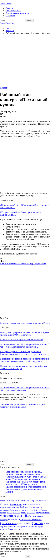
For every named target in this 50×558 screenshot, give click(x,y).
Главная (9, 8)
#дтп (12, 510)
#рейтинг (27, 523)
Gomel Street (6, 3)
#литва (23, 513)
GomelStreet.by (7, 23)
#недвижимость (43, 513)
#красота (16, 513)
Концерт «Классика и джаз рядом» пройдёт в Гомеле (25, 323)
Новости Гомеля (13, 10)
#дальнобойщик (20, 507)
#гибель (27, 504)
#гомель (36, 504)
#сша (14, 526)
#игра (37, 510)
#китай (3, 513)
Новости (4, 88)
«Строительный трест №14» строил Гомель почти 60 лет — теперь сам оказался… (25, 388)
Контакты (10, 15)
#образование (32, 516)
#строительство (5, 527)
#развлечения (8, 523)
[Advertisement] (25, 62)
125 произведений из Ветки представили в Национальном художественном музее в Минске (26, 489)
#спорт (47, 523)
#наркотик (31, 513)
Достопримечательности (17, 13)
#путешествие (27, 519)
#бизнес (45, 501)
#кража (9, 513)
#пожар (40, 516)
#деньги (32, 507)
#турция (40, 527)
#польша (14, 519)
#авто (19, 500)
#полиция (4, 520)
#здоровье (29, 510)
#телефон (20, 527)
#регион (20, 523)
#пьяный (38, 520)
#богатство (4, 504)
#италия (44, 510)
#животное (20, 510)
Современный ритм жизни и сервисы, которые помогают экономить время (22, 405)
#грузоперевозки (5, 507)
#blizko (3, 501)
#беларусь (32, 500)
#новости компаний (13, 515)
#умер (10, 529)
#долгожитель (4, 510)
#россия (37, 523)
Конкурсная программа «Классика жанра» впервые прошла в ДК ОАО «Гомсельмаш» (24, 333)
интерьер (17, 529)
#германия (16, 503)
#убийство (3, 529)
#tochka (11, 500)
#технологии (30, 526)
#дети (39, 507)
